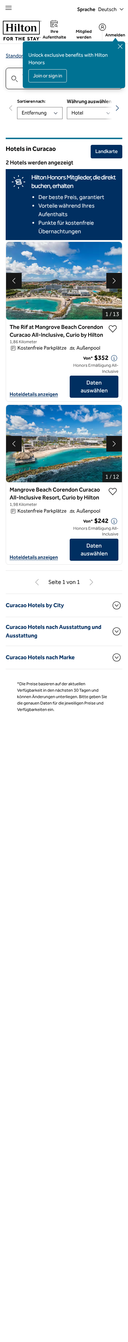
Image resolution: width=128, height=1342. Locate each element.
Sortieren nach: (31, 101)
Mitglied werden (84, 34)
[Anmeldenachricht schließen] (120, 46)
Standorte (16, 56)
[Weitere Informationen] (114, 358)
